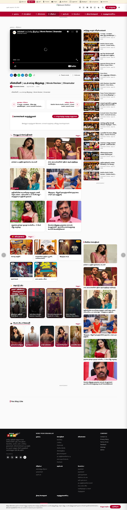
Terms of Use (104, 442)
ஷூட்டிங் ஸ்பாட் (82, 480)
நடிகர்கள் (80, 469)
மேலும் (78, 135)
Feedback (103, 444)
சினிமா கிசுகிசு (61, 448)
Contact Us (103, 437)
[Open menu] (119, 7)
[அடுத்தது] (123, 255)
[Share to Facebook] (11, 75)
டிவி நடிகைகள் (82, 474)
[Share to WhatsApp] (18, 75)
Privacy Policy (104, 439)
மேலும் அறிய (104, 506)
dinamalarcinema (17, 86)
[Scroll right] (79, 303)
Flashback (59, 462)
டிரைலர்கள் (39, 472)
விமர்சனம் (18, 236)
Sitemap (102, 447)
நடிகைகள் (81, 472)
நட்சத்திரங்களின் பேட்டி (64, 456)
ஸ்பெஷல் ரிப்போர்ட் (63, 459)
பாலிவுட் (59, 442)
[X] (83, 7)
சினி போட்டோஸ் (83, 477)
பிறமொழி (60, 445)
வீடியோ (18, 27)
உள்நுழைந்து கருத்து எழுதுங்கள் (66, 116)
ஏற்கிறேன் (115, 506)
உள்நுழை (112, 7)
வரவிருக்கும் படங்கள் (84, 488)
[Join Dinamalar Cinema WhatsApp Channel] (94, 7)
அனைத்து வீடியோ (41, 469)
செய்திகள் (60, 437)
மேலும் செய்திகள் (22, 135)
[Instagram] (91, 7)
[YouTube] (87, 7)
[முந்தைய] (3, 255)
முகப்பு (12, 27)
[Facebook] (79, 7)
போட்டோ (81, 466)
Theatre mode (65, 75)
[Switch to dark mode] (98, 7)
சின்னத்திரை (61, 451)
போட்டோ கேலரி (21, 323)
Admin (102, 450)
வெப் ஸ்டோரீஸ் (82, 486)
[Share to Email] (26, 75)
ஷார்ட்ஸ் (18, 285)
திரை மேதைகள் (61, 453)
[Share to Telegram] (22, 75)
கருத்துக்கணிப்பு (62, 495)
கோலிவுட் (60, 439)
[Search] (102, 7)
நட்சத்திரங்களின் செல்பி (85, 483)
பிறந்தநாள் (81, 491)
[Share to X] (15, 75)
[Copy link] (34, 75)
